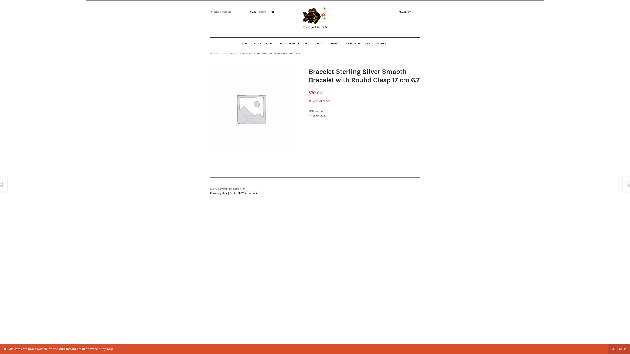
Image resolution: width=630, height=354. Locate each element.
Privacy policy (218, 193)
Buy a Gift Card (264, 43)
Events (381, 43)
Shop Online (287, 43)
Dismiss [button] (620, 349)
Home (245, 43)
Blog (308, 43)
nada (224, 53)
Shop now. (106, 349)
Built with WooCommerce (244, 193)
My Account (405, 11)
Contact (335, 43)
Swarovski (353, 43)
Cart (368, 43)
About (320, 43)
